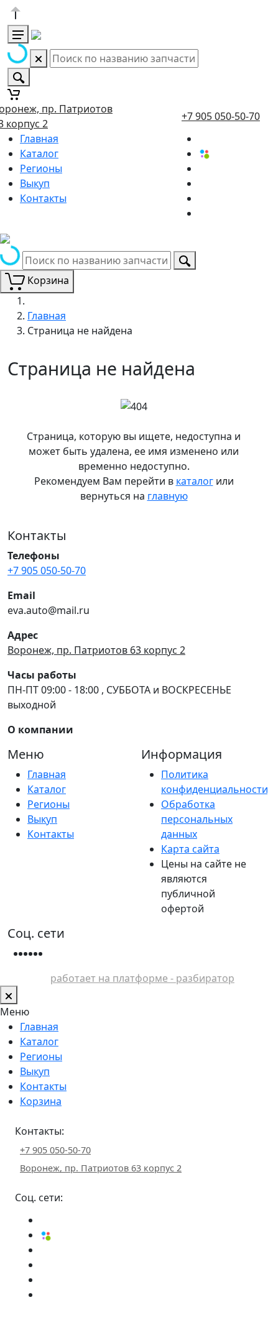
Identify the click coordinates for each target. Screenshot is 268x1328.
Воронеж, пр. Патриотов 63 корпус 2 (96, 650)
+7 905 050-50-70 (221, 116)
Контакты (43, 198)
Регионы (41, 168)
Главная (39, 138)
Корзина (41, 1101)
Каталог (39, 153)
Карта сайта (190, 849)
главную (167, 496)
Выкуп (35, 183)
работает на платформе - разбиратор (142, 978)
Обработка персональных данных (197, 819)
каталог (194, 481)
